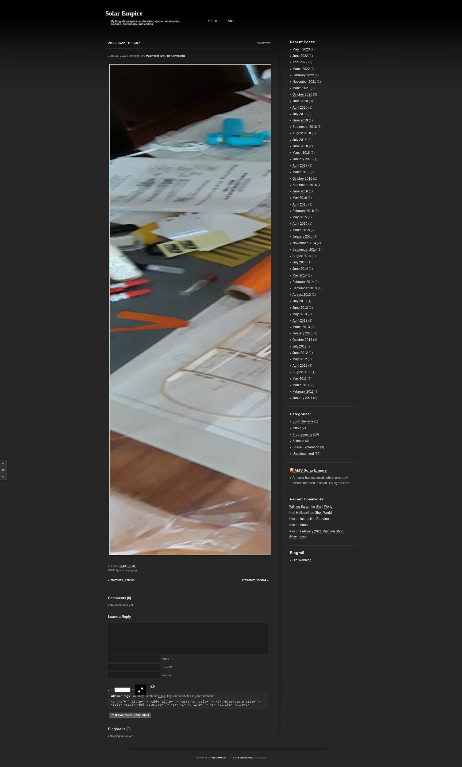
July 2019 (299, 114)
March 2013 (301, 327)
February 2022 (303, 75)
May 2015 (299, 217)
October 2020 (302, 94)
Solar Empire (124, 13)
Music (296, 428)
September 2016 (304, 185)
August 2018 (301, 133)
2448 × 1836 (128, 565)
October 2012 (302, 340)
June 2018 (300, 146)
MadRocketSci (155, 55)
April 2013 (299, 320)
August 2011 (301, 372)
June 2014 (300, 269)
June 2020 (300, 101)
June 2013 (300, 308)
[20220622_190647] (188, 309)
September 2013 (304, 288)
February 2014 (303, 282)
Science (298, 441)
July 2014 (299, 262)
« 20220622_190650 (121, 580)
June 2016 (300, 191)
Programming (302, 434)
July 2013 (299, 301)
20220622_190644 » (255, 580)
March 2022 (301, 69)
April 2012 (299, 365)
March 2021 (301, 88)
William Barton (299, 506)
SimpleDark (245, 757)
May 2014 (299, 275)
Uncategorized (303, 454)
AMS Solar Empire (310, 470)
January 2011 (302, 398)
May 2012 (299, 359)
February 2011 (303, 391)
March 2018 (301, 153)
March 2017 (301, 172)
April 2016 (299, 204)
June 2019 (300, 120)
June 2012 (300, 353)
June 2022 (300, 56)
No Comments (176, 55)
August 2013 (301, 294)
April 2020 (299, 107)
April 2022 (299, 62)
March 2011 (301, 385)
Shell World (324, 506)
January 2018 (302, 159)
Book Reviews (302, 421)
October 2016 (302, 178)
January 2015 (302, 236)
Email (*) (167, 667)
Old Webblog (301, 560)
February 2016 (303, 211)
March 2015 (301, 230)
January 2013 (302, 333)
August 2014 (301, 256)
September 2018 (304, 127)
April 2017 (299, 165)
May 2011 (299, 379)
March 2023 (301, 49)
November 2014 (304, 243)
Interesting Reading (314, 519)
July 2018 (299, 140)
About (232, 21)
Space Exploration (305, 447)
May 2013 (299, 314)
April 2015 (299, 224)
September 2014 (304, 249)
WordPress (218, 757)
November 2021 (304, 82)
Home (212, 21)
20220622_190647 (124, 43)
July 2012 (299, 346)
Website (167, 675)
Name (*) (167, 659)
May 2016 (299, 198)
